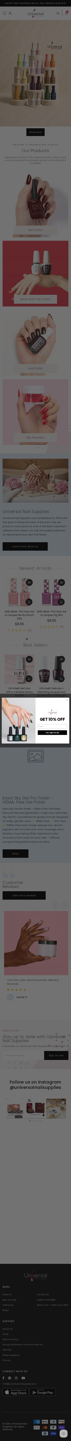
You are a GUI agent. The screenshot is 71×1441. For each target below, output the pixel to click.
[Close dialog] (67, 699)
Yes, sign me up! (52, 732)
